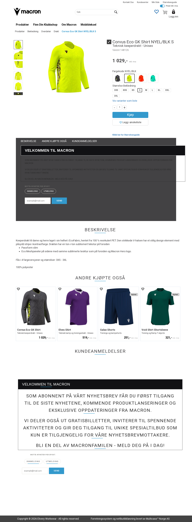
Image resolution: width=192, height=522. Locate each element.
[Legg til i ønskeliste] (18, 289)
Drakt (56, 31)
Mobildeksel (88, 24)
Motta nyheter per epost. (37, 186)
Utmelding (49, 191)
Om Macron (69, 24)
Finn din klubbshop (45, 24)
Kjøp (130, 115)
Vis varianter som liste (124, 100)
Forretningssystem (101, 518)
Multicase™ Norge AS (158, 518)
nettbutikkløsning (125, 518)
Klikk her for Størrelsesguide (126, 135)
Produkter (22, 24)
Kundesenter (142, 2)
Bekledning (32, 31)
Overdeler (46, 31)
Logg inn (173, 16)
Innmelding (32, 191)
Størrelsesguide (170, 2)
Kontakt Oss (128, 2)
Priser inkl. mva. (172, 6)
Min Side (155, 2)
